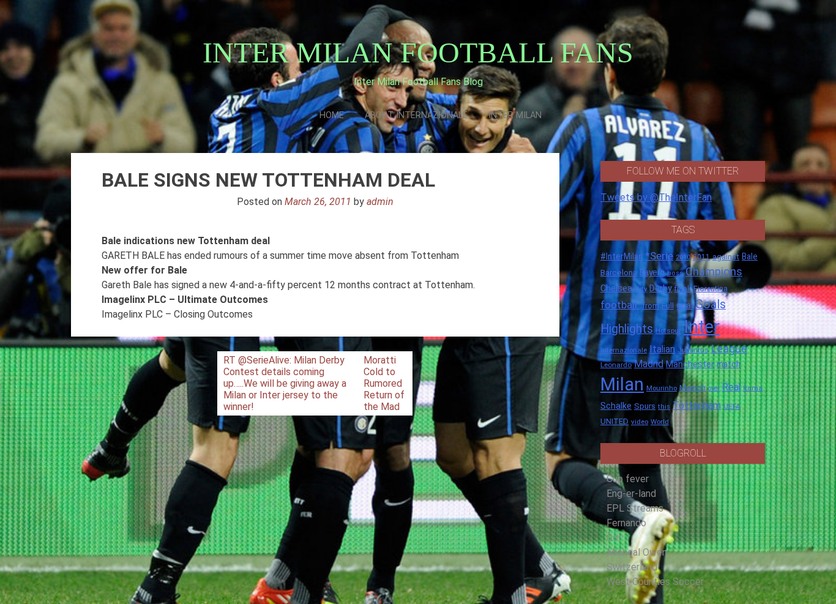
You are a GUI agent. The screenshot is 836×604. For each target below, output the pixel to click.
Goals (710, 304)
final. (682, 288)
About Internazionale (416, 115)
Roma (753, 388)
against (725, 256)
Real (731, 387)
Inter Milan (515, 115)
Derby (660, 288)
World (660, 421)
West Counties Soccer (655, 581)
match (729, 364)
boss (675, 273)
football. (620, 305)
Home (331, 115)
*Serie (659, 256)
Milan (622, 384)
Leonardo (616, 364)
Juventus (693, 350)
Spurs (644, 406)
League (729, 349)
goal (684, 305)
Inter (702, 326)
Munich (692, 387)
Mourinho (661, 388)
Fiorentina (710, 289)
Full (668, 305)
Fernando (626, 523)
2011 (701, 257)
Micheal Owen (636, 552)
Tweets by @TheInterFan (656, 197)
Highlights (626, 329)
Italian (662, 349)
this (664, 407)
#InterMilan (621, 256)
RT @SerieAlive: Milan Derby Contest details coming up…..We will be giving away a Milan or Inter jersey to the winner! (284, 383)
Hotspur (668, 330)
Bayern (652, 272)
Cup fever (627, 479)
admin (380, 201)
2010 (683, 257)
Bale (750, 256)
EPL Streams (634, 508)
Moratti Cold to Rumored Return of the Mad (384, 383)
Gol (613, 537)
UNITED (614, 421)
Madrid (648, 364)
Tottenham (697, 405)
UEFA (732, 406)
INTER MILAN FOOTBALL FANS (418, 52)
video (639, 421)
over (714, 388)
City (641, 289)
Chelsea (616, 288)
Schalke (616, 406)
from (650, 306)
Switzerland (631, 567)
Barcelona (618, 272)
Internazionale (623, 350)
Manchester (690, 364)
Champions (713, 271)
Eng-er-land (631, 493)
